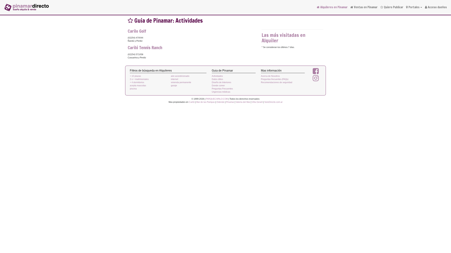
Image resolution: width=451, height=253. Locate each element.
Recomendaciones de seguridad (276, 82)
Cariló (192, 102)
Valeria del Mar (243, 102)
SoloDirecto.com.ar (273, 102)
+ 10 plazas (135, 76)
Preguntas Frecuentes (222, 88)
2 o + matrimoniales (139, 79)
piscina (133, 88)
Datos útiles (217, 79)
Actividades (217, 76)
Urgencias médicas (221, 92)
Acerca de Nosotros (270, 76)
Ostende (220, 102)
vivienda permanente (181, 82)
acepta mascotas (138, 85)
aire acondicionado (180, 76)
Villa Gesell (257, 102)
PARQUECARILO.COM (217, 99)
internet (174, 79)
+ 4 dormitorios (137, 82)
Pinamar (230, 102)
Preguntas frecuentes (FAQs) (274, 79)
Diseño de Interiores (221, 82)
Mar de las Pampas (205, 102)
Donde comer (218, 85)
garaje (174, 85)
